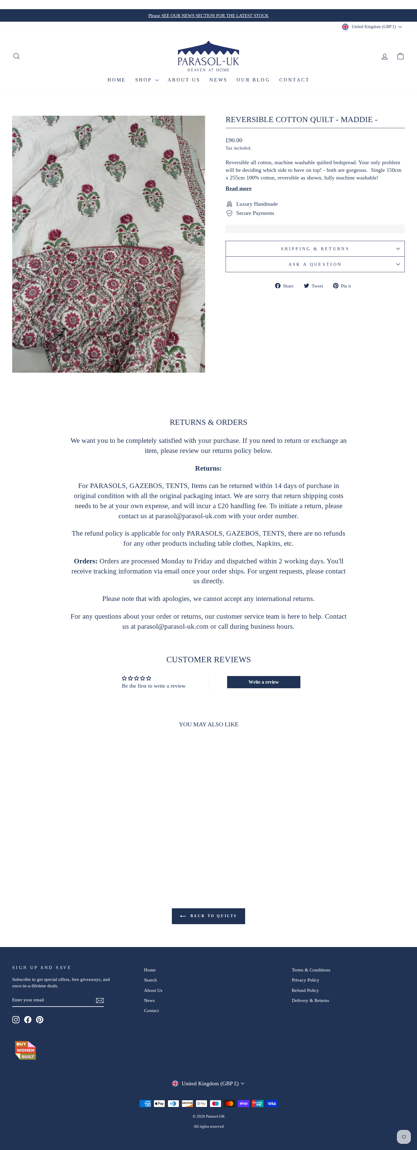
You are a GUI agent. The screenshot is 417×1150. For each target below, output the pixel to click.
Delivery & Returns (310, 1000)
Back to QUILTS (212, 916)
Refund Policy (305, 990)
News (218, 79)
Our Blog (253, 79)
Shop (144, 79)
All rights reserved (209, 1126)
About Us (184, 79)
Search (150, 979)
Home (116, 79)
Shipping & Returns (315, 248)
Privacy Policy (305, 979)
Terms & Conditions (311, 969)
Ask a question (315, 264)
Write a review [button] (263, 682)
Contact (294, 79)
